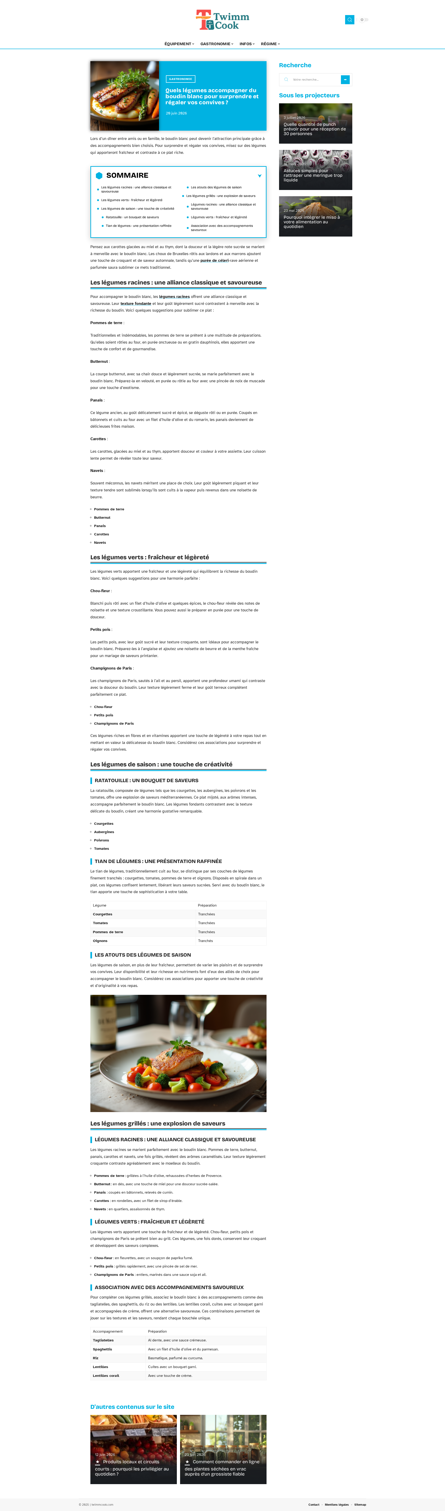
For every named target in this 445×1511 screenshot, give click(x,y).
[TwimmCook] (222, 20)
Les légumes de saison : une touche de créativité (137, 209)
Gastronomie (180, 79)
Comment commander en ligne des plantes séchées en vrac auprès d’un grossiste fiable (222, 1468)
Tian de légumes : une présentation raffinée (139, 226)
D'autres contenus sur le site (132, 1406)
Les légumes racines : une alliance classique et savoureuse (136, 189)
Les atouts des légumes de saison (216, 187)
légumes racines (174, 296)
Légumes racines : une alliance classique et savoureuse (223, 206)
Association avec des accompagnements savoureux (222, 228)
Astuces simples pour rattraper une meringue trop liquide (313, 175)
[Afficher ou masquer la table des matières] (205, 176)
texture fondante (136, 303)
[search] (349, 19)
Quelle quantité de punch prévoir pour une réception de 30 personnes (315, 129)
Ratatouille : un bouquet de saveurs (132, 217)
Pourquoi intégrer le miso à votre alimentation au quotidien (312, 222)
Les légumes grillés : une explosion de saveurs (220, 196)
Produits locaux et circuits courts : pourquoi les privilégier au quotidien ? (132, 1468)
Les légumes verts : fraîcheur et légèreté (131, 200)
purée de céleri (214, 260)
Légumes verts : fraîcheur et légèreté (219, 217)
